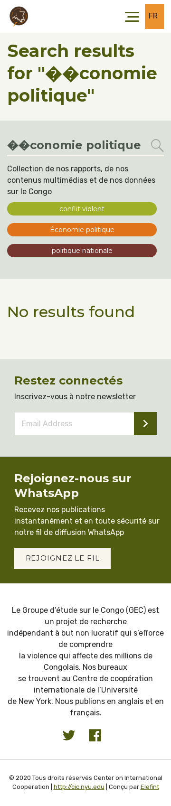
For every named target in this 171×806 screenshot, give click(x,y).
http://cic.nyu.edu (79, 786)
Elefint (150, 786)
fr (153, 15)
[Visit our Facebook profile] (95, 735)
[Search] (157, 145)
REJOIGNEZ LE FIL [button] (63, 557)
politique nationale (82, 250)
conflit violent (81, 209)
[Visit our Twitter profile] (68, 735)
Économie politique (82, 229)
